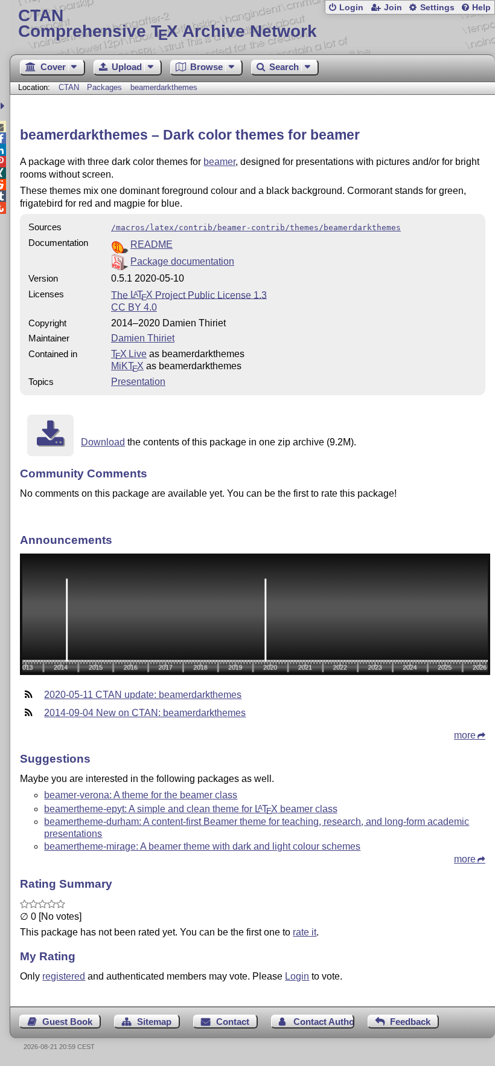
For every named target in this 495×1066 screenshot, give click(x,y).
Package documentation (182, 261)
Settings (437, 7)
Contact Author (323, 1021)
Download (103, 442)
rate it (304, 932)
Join (393, 7)
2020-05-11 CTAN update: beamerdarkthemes (142, 695)
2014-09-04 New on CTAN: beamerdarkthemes (145, 713)
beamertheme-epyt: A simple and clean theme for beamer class (190, 809)
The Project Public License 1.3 (189, 294)
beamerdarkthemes (163, 87)
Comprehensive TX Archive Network (167, 24)
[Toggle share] (4, 106)
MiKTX (127, 366)
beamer (219, 162)
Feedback (410, 1021)
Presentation (138, 381)
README (151, 244)
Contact (232, 1021)
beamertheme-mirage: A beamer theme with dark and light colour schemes (202, 846)
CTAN (69, 87)
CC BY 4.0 (134, 307)
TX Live (129, 354)
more (465, 735)
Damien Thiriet (142, 338)
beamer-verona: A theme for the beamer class (140, 795)
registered (63, 976)
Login (351, 7)
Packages (105, 87)
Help (481, 7)
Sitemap (154, 1021)
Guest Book (67, 1021)
